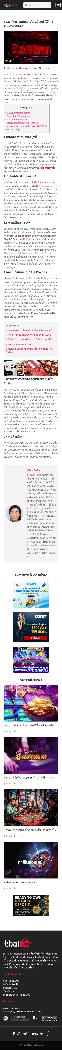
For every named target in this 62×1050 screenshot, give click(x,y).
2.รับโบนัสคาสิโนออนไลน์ (17, 116)
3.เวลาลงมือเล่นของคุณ (16, 119)
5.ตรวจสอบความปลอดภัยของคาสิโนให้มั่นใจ (26, 126)
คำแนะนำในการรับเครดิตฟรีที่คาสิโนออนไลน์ (29, 330)
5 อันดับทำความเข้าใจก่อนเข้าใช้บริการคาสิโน (29, 339)
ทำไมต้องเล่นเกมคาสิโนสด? (20, 344)
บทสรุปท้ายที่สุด (12, 129)
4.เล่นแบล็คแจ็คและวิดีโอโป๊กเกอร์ (21, 122)
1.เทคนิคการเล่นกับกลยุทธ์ (17, 112)
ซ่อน (30, 107)
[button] (58, 5)
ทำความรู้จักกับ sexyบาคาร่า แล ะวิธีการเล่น (28, 334)
